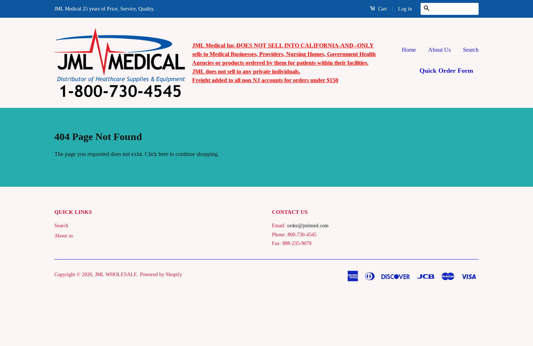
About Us (439, 50)
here (163, 154)
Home (409, 50)
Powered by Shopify (161, 274)
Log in (405, 9)
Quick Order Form (446, 70)
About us (63, 236)
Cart (382, 9)
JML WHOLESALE (116, 274)
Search (471, 50)
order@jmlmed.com (308, 225)
